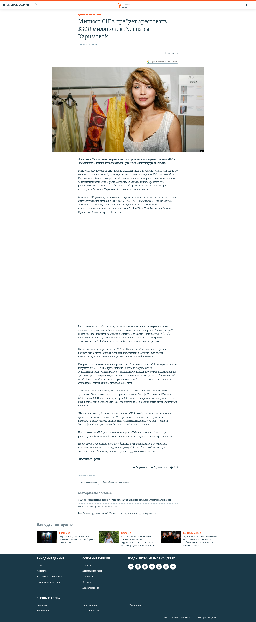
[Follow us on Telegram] (152, 566)
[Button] (171, 53)
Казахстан (126, 533)
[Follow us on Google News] (166, 566)
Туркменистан (91, 611)
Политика (64, 533)
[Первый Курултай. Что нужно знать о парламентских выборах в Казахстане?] (47, 537)
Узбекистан (135, 605)
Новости (86, 565)
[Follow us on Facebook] (145, 566)
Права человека (90, 588)
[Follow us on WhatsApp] (159, 566)
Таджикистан (90, 605)
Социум (86, 582)
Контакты (42, 571)
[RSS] (173, 566)
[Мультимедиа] (246, 5)
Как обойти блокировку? (50, 577)
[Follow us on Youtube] (131, 566)
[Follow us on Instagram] (138, 566)
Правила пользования (48, 582)
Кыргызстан (43, 611)
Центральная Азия (89, 14)
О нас (40, 565)
